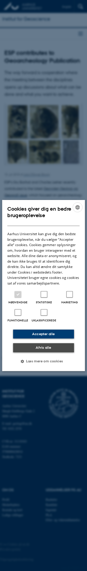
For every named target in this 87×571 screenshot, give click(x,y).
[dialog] (43, 285)
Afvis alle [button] (43, 347)
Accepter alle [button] (43, 334)
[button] (43, 361)
